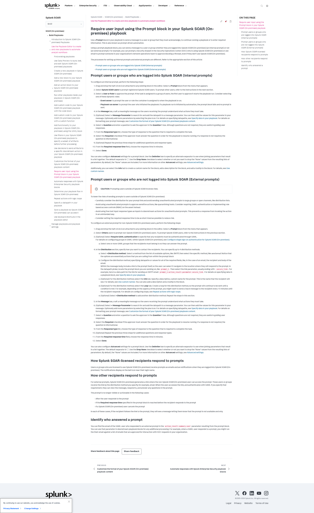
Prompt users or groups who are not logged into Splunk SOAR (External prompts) (131, 70)
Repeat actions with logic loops (166, 292)
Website (248, 503)
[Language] (267, 6)
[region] (36, 505)
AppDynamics (145, 6)
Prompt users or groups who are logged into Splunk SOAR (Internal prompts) (129, 66)
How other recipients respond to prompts (254, 60)
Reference (179, 6)
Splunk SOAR (96, 17)
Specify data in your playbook (204, 119)
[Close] (69, 501)
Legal (228, 503)
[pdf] (230, 21)
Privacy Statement (11, 508)
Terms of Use (261, 503)
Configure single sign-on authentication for (198, 240)
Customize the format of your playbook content (162, 121)
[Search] (262, 6)
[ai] (226, 21)
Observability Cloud (123, 6)
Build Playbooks (132, 17)
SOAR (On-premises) (114, 17)
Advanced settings (195, 163)
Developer (163, 6)
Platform (68, 6)
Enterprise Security (88, 6)
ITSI (105, 6)
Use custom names (126, 282)
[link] (221, 21)
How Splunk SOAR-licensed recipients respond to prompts (254, 53)
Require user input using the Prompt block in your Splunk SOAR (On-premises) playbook (252, 25)
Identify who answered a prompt (252, 67)
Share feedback (131, 451)
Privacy (237, 503)
